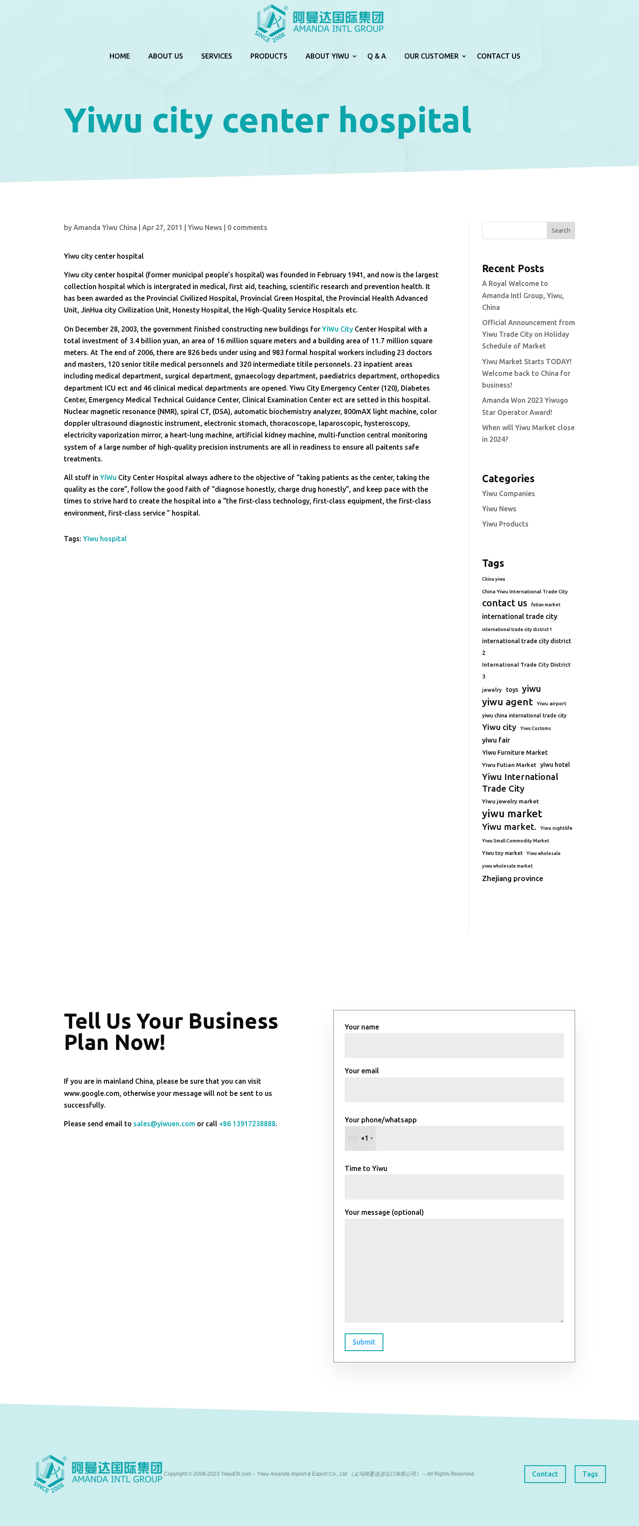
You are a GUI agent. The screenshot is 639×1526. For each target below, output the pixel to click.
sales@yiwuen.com (164, 1124)
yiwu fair (496, 740)
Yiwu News (205, 227)
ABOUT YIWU (327, 56)
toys (512, 689)
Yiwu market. (509, 827)
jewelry (492, 690)
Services (216, 56)
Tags (590, 1474)
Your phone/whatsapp (381, 1129)
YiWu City (337, 329)
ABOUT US (165, 56)
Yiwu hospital (105, 539)
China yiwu (493, 579)
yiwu (531, 689)
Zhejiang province (512, 878)
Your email (362, 1071)
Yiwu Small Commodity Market (515, 840)
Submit (364, 1342)
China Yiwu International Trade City (525, 591)
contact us (504, 603)
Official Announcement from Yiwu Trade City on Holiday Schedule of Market (528, 334)
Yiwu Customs (535, 728)
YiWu (108, 477)
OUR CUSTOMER (431, 56)
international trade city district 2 (526, 647)
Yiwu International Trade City (520, 782)
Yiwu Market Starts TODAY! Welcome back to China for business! (527, 373)
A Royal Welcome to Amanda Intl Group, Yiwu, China (523, 295)
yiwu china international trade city (524, 715)
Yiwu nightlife (556, 828)
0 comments (247, 227)
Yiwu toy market (502, 853)
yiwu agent (507, 701)
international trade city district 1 (517, 629)
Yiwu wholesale (543, 853)
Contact (545, 1474)
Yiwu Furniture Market (515, 752)
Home (120, 56)
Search (561, 230)
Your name (362, 1027)
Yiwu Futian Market (509, 764)
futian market (545, 604)
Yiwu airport (551, 703)
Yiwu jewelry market (510, 801)
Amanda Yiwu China (105, 227)
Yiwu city (499, 727)
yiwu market (512, 813)
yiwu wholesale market (507, 865)
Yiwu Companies (508, 493)
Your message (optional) (384, 1212)
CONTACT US (498, 56)
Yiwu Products (505, 524)
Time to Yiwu (366, 1168)
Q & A (376, 56)
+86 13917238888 (247, 1124)
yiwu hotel (555, 764)
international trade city (519, 616)
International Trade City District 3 (526, 670)
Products (268, 56)
